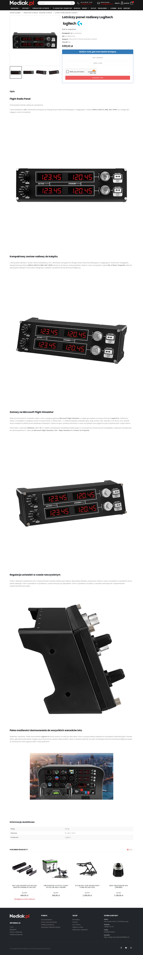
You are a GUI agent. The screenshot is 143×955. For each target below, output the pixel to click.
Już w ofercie (77, 925)
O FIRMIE (113, 8)
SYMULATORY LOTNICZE (40, 8)
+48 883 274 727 (86, 4)
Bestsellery (76, 920)
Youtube (126, 948)
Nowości (75, 922)
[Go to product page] (24, 869)
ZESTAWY (25, 8)
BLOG (120, 8)
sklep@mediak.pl (109, 932)
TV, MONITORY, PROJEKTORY (62, 8)
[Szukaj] (72, 3)
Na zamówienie (77, 33)
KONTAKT (127, 8)
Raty (69, 42)
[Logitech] (72, 23)
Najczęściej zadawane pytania (50, 927)
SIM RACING (15, 8)
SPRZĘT (84, 8)
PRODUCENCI (102, 8)
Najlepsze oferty (78, 927)
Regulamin (13, 929)
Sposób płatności (46, 920)
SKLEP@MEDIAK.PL (107, 4)
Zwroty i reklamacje (16, 932)
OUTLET (93, 8)
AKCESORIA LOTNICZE (90, 39)
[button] (10, 40)
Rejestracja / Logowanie (80, 930)
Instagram (131, 948)
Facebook (121, 948)
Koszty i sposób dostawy (49, 922)
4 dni (25, 893)
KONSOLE (77, 8)
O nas (12, 927)
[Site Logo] (22, 3)
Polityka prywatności (16, 934)
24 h (56, 893)
